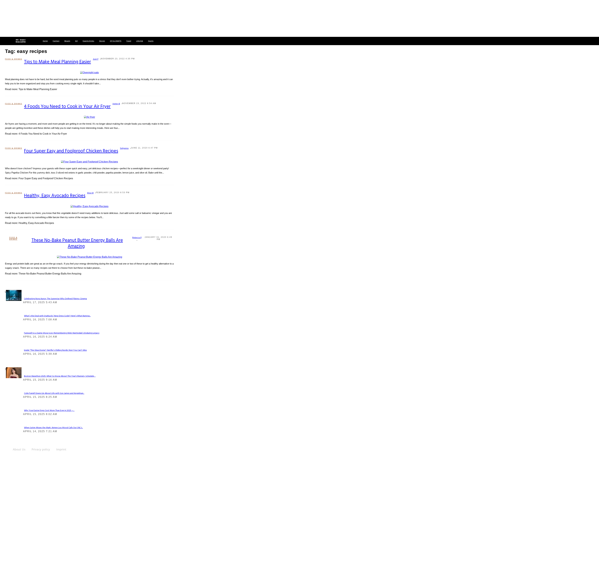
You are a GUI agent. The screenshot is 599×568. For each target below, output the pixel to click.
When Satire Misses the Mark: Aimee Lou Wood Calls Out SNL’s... (53, 428)
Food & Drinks (88, 41)
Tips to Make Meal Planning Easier (57, 62)
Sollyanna (124, 148)
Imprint (61, 449)
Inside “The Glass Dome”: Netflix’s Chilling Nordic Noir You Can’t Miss (55, 350)
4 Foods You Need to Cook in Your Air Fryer (67, 106)
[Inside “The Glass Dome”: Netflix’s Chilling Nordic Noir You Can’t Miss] (13, 295)
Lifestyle (139, 41)
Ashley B (116, 104)
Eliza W (90, 193)
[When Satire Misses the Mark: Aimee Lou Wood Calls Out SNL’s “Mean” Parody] (13, 372)
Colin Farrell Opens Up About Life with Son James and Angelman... (54, 393)
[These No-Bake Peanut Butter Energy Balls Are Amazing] (89, 257)
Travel (128, 41)
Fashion (56, 41)
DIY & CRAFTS (115, 41)
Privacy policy (41, 449)
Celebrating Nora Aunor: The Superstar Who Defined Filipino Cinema (55, 299)
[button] (6, 41)
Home (45, 41)
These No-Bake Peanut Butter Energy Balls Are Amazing (77, 243)
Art (76, 41)
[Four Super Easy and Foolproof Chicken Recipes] (89, 161)
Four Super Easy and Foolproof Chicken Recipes (71, 151)
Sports (150, 41)
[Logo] (21, 41)
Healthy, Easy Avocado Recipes (54, 196)
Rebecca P (137, 238)
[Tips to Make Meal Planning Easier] (89, 72)
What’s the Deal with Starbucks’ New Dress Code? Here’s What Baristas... (57, 316)
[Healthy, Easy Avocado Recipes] (89, 206)
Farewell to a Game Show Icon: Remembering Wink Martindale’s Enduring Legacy (61, 333)
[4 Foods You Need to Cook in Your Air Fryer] (89, 117)
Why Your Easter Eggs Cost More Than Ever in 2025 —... (49, 410)
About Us (19, 449)
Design (102, 41)
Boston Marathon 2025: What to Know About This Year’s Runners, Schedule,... (59, 376)
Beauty (67, 41)
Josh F (95, 59)
